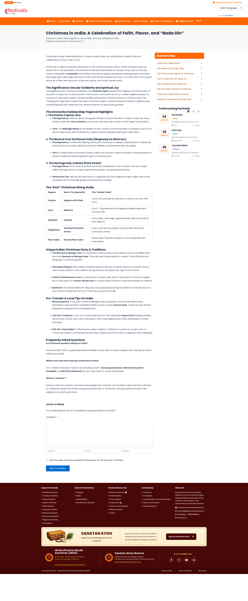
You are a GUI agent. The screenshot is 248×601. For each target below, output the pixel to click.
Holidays (79, 21)
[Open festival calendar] (188, 111)
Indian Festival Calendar (100, 21)
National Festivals (50, 513)
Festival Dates (115, 496)
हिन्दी (198, 21)
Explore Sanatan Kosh (179, 536)
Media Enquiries (150, 506)
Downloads (114, 502)
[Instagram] (179, 559)
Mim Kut (18, 2)
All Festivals (47, 523)
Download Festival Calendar (229, 2)
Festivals (65, 21)
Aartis (112, 513)
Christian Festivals (50, 496)
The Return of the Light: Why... (171, 68)
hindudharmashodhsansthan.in (190, 507)
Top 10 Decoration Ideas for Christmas (175, 73)
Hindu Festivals (49, 499)
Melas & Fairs (124, 21)
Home (53, 21)
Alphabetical (81, 499)
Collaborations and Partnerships (157, 499)
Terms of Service (185, 571)
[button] (193, 111)
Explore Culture (140, 21)
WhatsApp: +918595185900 (188, 514)
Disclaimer (202, 571)
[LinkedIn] (194, 559)
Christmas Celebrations (168, 63)
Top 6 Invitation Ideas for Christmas (174, 89)
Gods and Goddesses (119, 506)
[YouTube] (186, 559)
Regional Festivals (50, 519)
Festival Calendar (117, 492)
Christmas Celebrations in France (173, 94)
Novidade (177, 114)
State (78, 496)
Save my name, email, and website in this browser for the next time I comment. (86, 460)
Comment (51, 417)
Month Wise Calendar (85, 502)
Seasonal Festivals (51, 516)
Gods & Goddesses (163, 21)
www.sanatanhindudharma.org (128, 562)
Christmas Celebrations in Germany (174, 99)
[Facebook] (171, 559)
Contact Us (182, 517)
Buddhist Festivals (50, 492)
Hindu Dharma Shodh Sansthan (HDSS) (74, 570)
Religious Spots (186, 21)
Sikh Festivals (48, 506)
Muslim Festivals (49, 502)
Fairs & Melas (115, 499)
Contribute (147, 496)
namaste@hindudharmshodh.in (190, 511)
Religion (79, 492)
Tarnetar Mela (180, 145)
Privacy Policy (167, 571)
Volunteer (147, 492)
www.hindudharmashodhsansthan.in (70, 565)
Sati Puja (176, 130)
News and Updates (151, 502)
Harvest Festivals (50, 509)
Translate (228, 15)
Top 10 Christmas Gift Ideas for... (172, 78)
